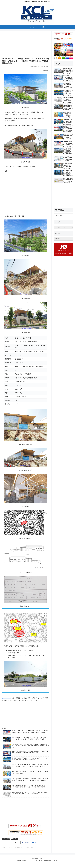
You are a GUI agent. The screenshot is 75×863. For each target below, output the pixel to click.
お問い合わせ (43, 858)
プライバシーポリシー (34, 858)
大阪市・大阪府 (7, 838)
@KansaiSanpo (6, 698)
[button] (71, 215)
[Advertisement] (25, 44)
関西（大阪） (15, 838)
